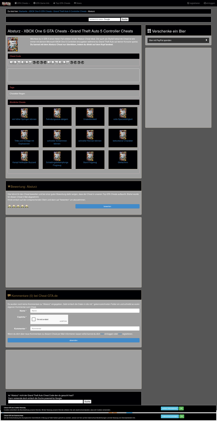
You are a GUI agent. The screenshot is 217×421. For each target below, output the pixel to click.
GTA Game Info (42, 3)
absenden (73, 340)
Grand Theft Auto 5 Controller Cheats (69, 11)
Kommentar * (20, 328)
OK (181, 408)
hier (102, 333)
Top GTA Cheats (62, 3)
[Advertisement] (73, 75)
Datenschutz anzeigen (170, 416)
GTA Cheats (22, 3)
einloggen (210, 3)
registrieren (194, 3)
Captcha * (21, 316)
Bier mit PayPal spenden (160, 40)
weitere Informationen (169, 408)
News (79, 3)
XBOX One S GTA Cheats (40, 11)
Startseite (23, 11)
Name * (23, 310)
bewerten (107, 206)
